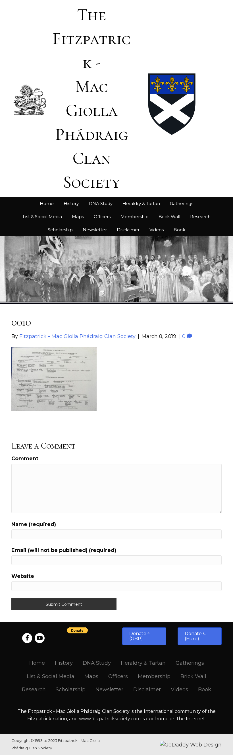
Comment (24, 458)
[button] (144, 636)
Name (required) (33, 524)
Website (22, 576)
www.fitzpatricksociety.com (110, 718)
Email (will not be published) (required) (63, 550)
